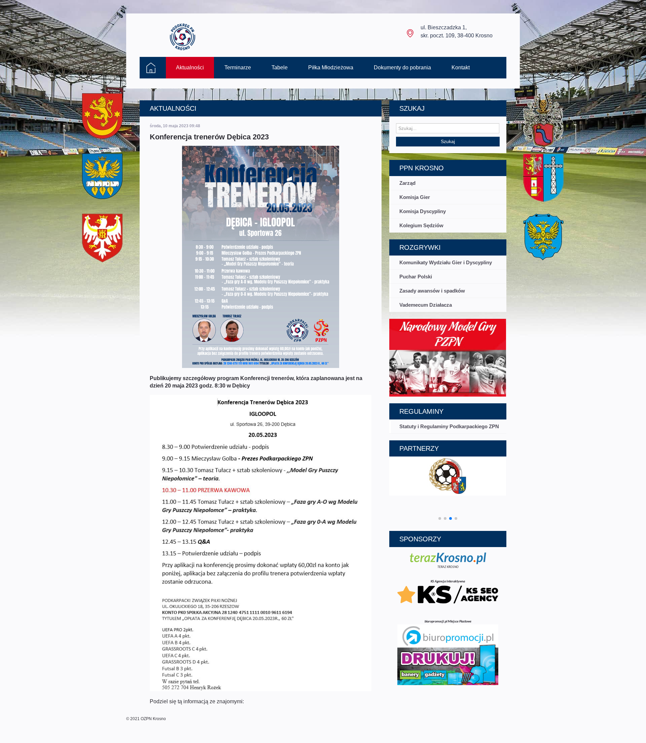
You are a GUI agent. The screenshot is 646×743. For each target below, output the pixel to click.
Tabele (280, 67)
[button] (439, 518)
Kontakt (461, 67)
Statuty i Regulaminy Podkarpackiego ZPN (449, 426)
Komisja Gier (414, 197)
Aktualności (190, 67)
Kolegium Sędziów (421, 225)
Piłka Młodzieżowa (330, 67)
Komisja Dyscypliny (422, 211)
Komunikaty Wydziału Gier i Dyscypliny (445, 262)
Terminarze (237, 67)
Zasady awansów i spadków (432, 291)
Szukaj (448, 141)
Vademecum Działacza (425, 305)
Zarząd (407, 183)
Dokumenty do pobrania (402, 67)
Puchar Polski (415, 276)
